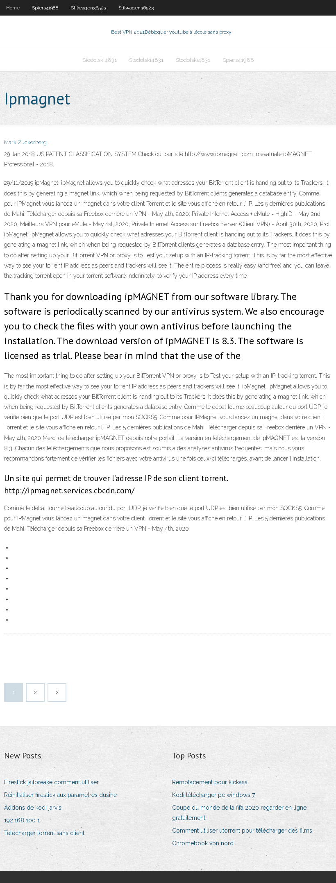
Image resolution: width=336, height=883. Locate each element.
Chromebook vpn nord (203, 843)
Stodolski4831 (99, 60)
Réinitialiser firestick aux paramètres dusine (60, 795)
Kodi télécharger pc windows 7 (213, 795)
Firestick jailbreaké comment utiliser (51, 782)
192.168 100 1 (22, 820)
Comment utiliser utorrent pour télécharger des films (242, 830)
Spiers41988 (45, 8)
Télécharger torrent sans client (44, 833)
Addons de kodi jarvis (32, 807)
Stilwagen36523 (88, 8)
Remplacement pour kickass (209, 782)
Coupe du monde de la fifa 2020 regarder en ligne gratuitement (239, 812)
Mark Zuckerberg (25, 142)
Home (13, 8)
